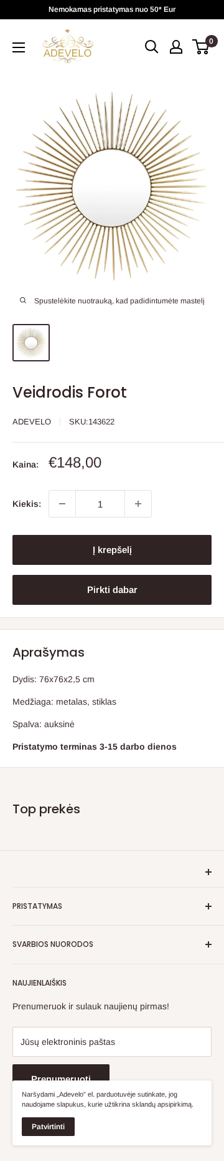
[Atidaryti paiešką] (152, 47)
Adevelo (31, 421)
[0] (201, 46)
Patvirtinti (48, 1126)
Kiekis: (26, 504)
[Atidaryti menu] (18, 47)
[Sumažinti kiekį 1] (62, 504)
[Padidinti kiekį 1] (138, 504)
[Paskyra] (176, 47)
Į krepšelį (112, 549)
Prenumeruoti (61, 1079)
